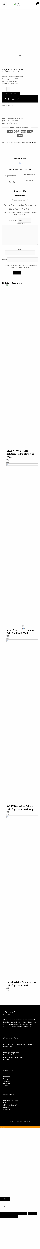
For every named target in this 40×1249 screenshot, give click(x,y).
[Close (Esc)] (4, 1213)
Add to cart (11, 93)
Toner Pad (32, 142)
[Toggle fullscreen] (22, 1213)
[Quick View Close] (4, 1206)
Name (20, 249)
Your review (20, 223)
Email (4, 259)
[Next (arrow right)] (13, 1216)
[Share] (13, 1213)
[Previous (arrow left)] (4, 1216)
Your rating (13, 220)
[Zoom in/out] (32, 1213)
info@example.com (12, 1053)
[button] (20, 99)
